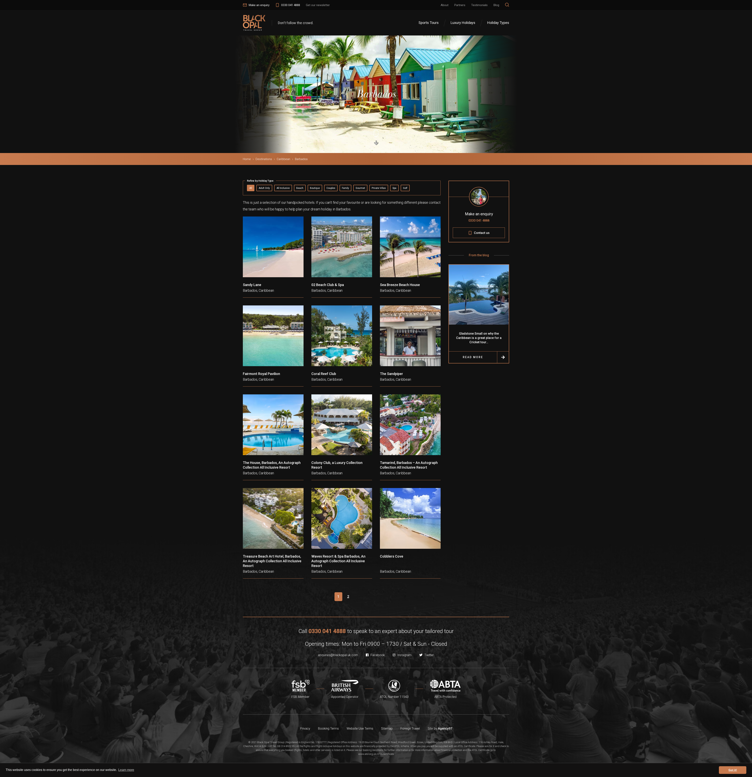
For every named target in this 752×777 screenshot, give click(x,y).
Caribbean (283, 159)
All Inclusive (283, 188)
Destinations (264, 159)
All (250, 188)
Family (345, 188)
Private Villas (379, 188)
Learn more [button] (126, 770)
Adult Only (264, 188)
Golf (405, 188)
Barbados (301, 159)
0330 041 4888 (478, 220)
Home (247, 159)
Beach (299, 188)
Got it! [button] (732, 770)
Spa (394, 188)
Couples (330, 188)
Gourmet (360, 188)
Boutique (315, 188)
